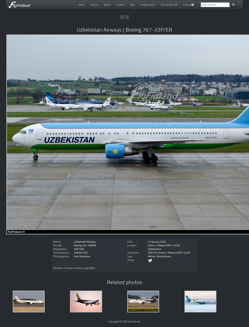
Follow (187, 5)
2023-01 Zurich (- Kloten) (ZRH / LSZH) (169, 252)
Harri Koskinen (82, 256)
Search (94, 5)
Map (132, 5)
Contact (120, 5)
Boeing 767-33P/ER (85, 245)
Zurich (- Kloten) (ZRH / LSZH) (164, 245)
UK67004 (79, 249)
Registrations (148, 5)
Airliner (151, 256)
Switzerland (154, 249)
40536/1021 (81, 252)
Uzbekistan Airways (85, 242)
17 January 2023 (157, 242)
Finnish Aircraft (169, 5)
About (107, 5)
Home (81, 5)
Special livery (164, 256)
